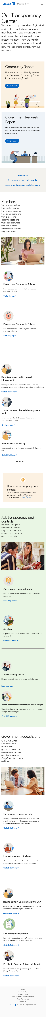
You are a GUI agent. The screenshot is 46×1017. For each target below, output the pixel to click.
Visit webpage (9, 296)
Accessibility (23, 1001)
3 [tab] (23, 461)
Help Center (26, 497)
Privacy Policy (23, 994)
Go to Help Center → (9, 392)
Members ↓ (23, 175)
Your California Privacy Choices (23, 996)
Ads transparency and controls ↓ (23, 180)
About (23, 989)
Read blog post (7, 425)
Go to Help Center (10, 828)
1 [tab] (17, 461)
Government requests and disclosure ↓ (23, 185)
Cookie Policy (23, 992)
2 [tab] (20, 461)
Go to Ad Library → (10, 640)
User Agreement (23, 999)
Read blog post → (10, 601)
